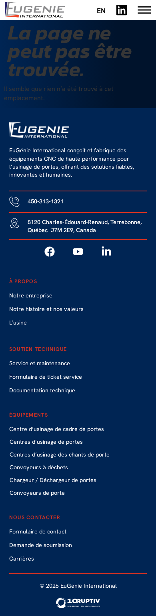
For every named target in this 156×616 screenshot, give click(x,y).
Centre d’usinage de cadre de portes (56, 429)
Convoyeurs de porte (37, 492)
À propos (23, 281)
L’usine (18, 322)
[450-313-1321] (14, 202)
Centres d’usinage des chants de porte (60, 454)
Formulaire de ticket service (45, 376)
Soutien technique (38, 349)
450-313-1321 (46, 201)
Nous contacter (34, 517)
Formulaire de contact (37, 531)
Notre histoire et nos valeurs (46, 309)
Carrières (21, 558)
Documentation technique (42, 390)
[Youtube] (78, 251)
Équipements (28, 414)
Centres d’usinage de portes (46, 441)
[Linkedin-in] (106, 251)
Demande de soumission (40, 545)
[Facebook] (49, 251)
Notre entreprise (30, 295)
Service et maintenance (39, 363)
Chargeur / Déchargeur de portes (53, 480)
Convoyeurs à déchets (39, 467)
